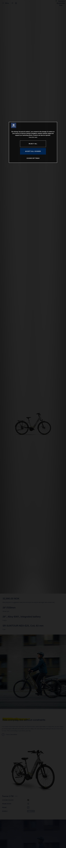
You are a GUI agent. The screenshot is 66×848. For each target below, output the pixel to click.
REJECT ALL (33, 143)
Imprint (36, 137)
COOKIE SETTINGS (33, 158)
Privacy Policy (31, 137)
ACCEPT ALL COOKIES (33, 151)
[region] (33, 142)
